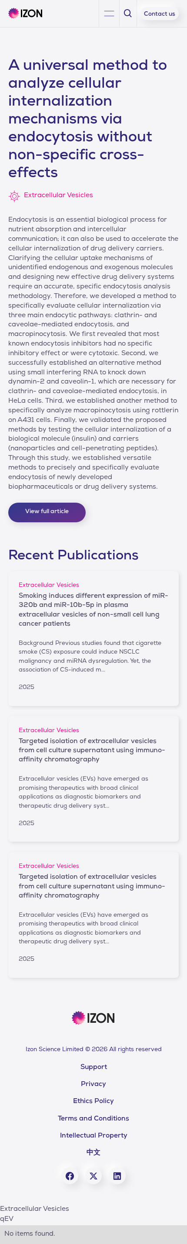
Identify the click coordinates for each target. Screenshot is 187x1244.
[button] (109, 13)
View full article (47, 512)
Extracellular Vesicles (34, 1209)
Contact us (159, 14)
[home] (28, 13)
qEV (6, 1219)
